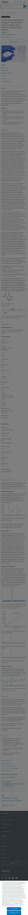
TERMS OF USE (5, 905)
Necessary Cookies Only (14, 913)
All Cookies (14, 908)
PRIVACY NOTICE (18, 904)
